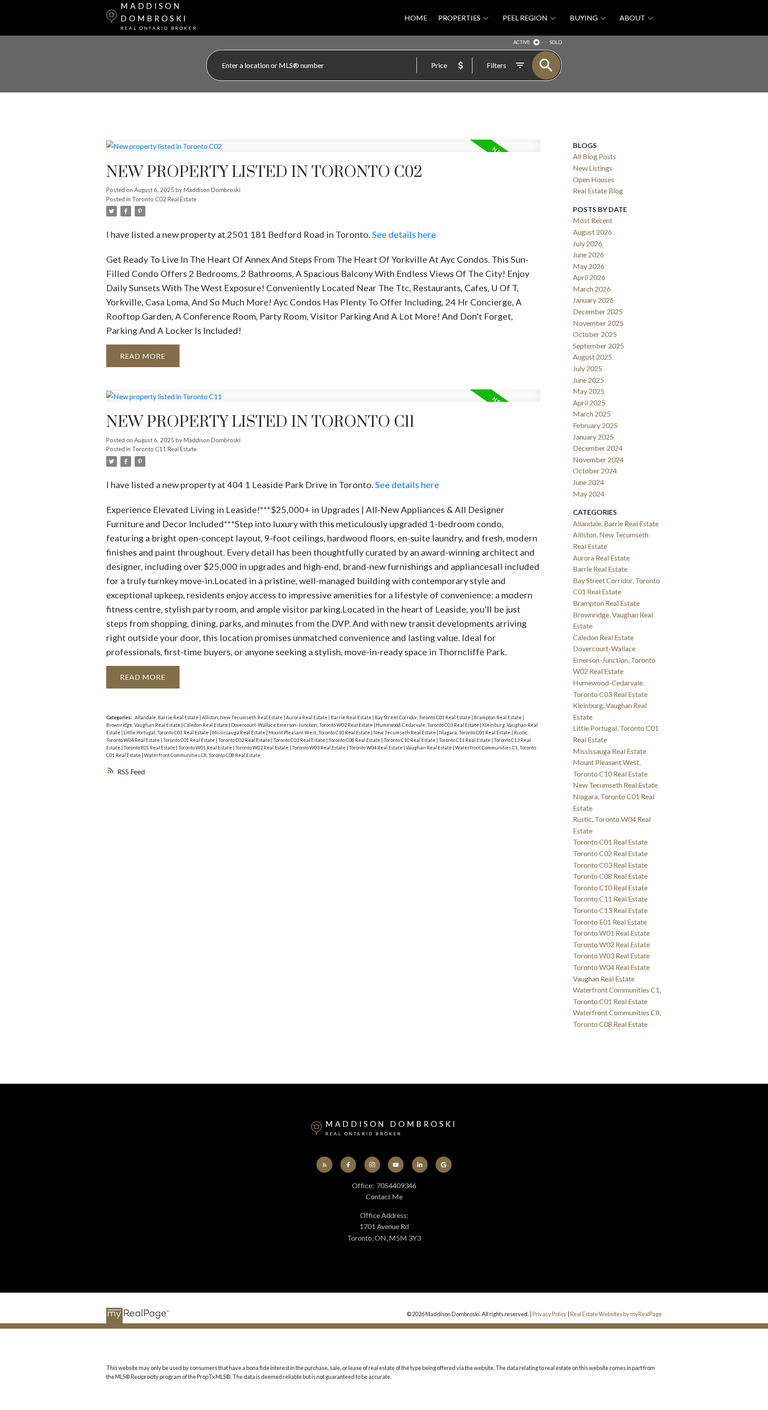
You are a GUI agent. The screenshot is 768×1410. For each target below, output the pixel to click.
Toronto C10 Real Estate (410, 740)
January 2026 (593, 300)
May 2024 (588, 493)
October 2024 (595, 470)
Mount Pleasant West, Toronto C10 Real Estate (319, 732)
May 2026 (588, 266)
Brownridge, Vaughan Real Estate (143, 725)
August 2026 (592, 232)
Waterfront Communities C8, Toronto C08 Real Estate (202, 755)
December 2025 (598, 311)
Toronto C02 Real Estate (164, 199)
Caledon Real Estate (206, 725)
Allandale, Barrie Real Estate (167, 717)
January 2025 (593, 437)
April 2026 (589, 277)
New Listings (592, 168)
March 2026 (592, 288)
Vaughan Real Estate (429, 747)
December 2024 (598, 448)
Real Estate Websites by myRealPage (616, 1314)
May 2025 (588, 391)
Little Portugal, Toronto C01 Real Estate (167, 732)
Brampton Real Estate (498, 717)
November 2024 (598, 459)
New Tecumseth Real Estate (405, 732)
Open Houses (593, 179)
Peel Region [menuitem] (525, 17)
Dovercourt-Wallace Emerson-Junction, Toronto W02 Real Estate (302, 725)
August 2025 (592, 356)
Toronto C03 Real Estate (299, 740)
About (632, 17)
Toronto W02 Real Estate (262, 747)
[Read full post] (323, 151)
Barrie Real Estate (351, 717)
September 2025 (598, 345)
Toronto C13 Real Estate (610, 910)
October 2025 (595, 334)
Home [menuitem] (415, 17)
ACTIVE (521, 42)
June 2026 (588, 254)
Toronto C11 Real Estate (164, 449)
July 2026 (587, 243)
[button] (324, 1164)
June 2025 (588, 380)
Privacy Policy (549, 1314)
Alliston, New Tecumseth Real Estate (243, 717)
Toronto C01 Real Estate (189, 740)
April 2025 (589, 402)
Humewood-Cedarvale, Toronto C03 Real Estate (428, 725)
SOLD (555, 42)
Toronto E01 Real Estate (150, 747)
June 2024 (588, 482)
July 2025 (587, 368)
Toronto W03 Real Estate (319, 747)
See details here (404, 234)
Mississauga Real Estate (239, 732)
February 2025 (595, 425)
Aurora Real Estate (307, 717)
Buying (584, 17)
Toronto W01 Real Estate (205, 747)
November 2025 (598, 323)
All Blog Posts (594, 156)
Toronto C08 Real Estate (354, 740)
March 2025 (592, 413)
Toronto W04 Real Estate (376, 747)
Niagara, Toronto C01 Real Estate (475, 732)
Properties (459, 17)
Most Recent (592, 220)
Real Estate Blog (598, 190)
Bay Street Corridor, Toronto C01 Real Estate (423, 717)
